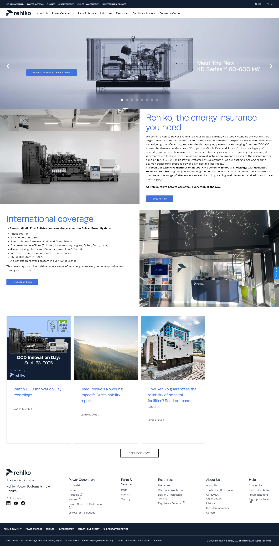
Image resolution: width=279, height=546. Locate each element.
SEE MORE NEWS (139, 453)
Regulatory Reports (169, 503)
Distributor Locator (144, 13)
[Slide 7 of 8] (152, 100)
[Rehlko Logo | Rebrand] (18, 13)
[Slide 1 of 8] (122, 100)
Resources (122, 13)
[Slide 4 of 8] (137, 100)
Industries (106, 13)
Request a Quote (170, 13)
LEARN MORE (21, 408)
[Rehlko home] (18, 475)
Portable (74, 494)
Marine (73, 499)
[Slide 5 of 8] (142, 100)
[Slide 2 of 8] (127, 100)
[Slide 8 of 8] (157, 100)
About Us (42, 13)
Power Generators (63, 13)
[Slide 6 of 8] (147, 100)
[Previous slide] (7, 66)
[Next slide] (271, 66)
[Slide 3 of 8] (132, 100)
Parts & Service (87, 13)
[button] (276, 273)
